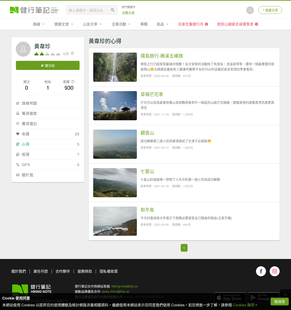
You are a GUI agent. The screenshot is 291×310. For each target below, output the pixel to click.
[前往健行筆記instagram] (275, 271)
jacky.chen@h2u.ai (115, 291)
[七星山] (115, 182)
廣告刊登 (40, 271)
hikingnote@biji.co (125, 286)
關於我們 (18, 271)
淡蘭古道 (128, 12)
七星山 (147, 171)
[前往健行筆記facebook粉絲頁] (261, 271)
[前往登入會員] (250, 10)
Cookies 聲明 (243, 304)
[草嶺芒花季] (115, 105)
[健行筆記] (34, 10)
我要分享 (271, 10)
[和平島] (115, 221)
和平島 (147, 210)
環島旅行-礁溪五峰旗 (161, 56)
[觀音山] (115, 144)
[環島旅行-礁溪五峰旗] (115, 67)
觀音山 (147, 133)
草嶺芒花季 (151, 94)
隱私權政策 (109, 271)
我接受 (279, 301)
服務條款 (85, 271)
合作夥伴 (62, 271)
